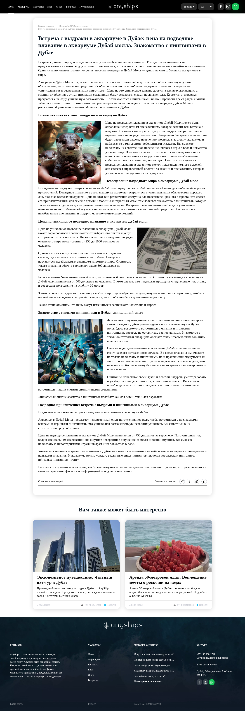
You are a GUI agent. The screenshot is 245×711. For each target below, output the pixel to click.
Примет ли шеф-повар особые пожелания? (157, 659)
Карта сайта (16, 704)
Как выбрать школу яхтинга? (149, 676)
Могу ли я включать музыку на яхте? (154, 654)
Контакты (38, 6)
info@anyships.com (207, 664)
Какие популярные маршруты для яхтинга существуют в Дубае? (168, 665)
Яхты (11, 6)
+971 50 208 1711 (206, 654)
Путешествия (86, 6)
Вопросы (71, 6)
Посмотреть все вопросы (148, 681)
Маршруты (23, 6)
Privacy (92, 704)
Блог (49, 6)
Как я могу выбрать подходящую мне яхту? (157, 670)
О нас (59, 6)
